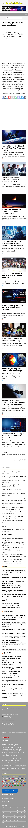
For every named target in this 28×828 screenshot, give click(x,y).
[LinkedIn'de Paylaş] (7, 97)
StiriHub (8, 768)
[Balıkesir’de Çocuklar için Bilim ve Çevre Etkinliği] (14, 330)
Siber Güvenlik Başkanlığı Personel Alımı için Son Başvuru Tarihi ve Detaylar (12, 243)
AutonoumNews (10, 765)
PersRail (10, 767)
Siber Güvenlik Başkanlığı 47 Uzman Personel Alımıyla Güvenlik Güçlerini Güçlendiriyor (13, 437)
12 (3, 815)
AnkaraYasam (11, 747)
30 (17, 820)
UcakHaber (10, 750)
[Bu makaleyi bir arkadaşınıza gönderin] (11, 97)
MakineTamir (16, 750)
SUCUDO (4, 744)
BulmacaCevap (5, 759)
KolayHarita (19, 759)
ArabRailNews (5, 767)
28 (10, 820)
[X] (7, 724)
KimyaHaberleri (12, 746)
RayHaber (6, 566)
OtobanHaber (11, 754)
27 (6, 820)
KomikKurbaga (12, 759)
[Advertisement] (14, 50)
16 (17, 815)
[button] (26, 14)
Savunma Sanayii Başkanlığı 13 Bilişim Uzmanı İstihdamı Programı (14, 307)
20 (6, 817)
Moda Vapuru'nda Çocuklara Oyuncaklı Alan (12, 554)
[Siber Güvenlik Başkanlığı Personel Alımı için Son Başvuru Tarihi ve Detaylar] (14, 233)
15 (14, 815)
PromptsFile (22, 768)
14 (10, 815)
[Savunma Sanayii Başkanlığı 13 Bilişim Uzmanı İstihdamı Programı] (14, 296)
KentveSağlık (16, 760)
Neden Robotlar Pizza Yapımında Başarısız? (14, 570)
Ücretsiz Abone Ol (9, 790)
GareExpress (23, 765)
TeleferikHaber (14, 744)
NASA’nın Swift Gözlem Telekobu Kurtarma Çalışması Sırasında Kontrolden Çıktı (14, 402)
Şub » (6, 822)
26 (3, 820)
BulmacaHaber (13, 755)
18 (24, 815)
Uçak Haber (7, 653)
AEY (20, 754)
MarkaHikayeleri (5, 755)
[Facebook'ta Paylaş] (3, 97)
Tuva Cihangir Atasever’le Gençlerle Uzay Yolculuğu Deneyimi (12, 275)
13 (6, 815)
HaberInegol (4, 754)
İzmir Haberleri (5, 798)
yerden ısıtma (13, 798)
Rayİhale (11, 762)
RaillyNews (4, 765)
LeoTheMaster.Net (11, 752)
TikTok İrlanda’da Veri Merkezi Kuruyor (11, 561)
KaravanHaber (11, 749)
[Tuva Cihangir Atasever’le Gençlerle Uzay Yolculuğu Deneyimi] (14, 265)
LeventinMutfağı (5, 762)
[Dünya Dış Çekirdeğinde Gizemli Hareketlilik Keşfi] (14, 360)
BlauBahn (17, 765)
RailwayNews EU (5, 770)
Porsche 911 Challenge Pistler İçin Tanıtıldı (13, 633)
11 (24, 812)
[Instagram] (5, 724)
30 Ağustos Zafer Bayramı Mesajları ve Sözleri (13, 542)
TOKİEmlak (22, 762)
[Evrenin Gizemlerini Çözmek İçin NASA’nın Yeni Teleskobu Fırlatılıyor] (14, 137)
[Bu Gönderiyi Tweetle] (5, 97)
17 (21, 815)
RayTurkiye (4, 760)
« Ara (3, 822)
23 (17, 817)
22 (14, 817)
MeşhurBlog (16, 762)
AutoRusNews (16, 768)
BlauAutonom (16, 767)
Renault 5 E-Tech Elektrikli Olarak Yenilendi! (14, 649)
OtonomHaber (8, 611)
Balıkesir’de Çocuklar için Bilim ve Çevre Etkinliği (12, 340)
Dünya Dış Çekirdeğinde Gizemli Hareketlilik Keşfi (12, 370)
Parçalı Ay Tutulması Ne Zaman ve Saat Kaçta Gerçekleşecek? (11, 212)
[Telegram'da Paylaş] (21, 97)
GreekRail (21, 767)
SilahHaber (4, 752)
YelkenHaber (19, 749)
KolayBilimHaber (20, 752)
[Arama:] (14, 17)
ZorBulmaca (10, 760)
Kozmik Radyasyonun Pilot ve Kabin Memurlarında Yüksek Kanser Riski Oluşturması (11, 658)
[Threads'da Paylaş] (25, 97)
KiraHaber (17, 754)
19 (3, 817)
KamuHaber (4, 750)
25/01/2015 (6, 29)
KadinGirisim (5, 747)
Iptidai (20, 750)
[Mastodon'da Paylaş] (18, 97)
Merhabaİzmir (5, 749)
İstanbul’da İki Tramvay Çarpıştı (10, 603)
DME (12, 768)
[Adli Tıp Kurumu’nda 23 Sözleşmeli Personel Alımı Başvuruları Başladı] (14, 169)
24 (21, 817)
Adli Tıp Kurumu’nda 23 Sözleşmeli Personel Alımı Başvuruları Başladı (12, 180)
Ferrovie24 (4, 768)
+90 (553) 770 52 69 (7, 716)
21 (10, 817)
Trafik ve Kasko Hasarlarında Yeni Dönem (13, 622)
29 (14, 820)
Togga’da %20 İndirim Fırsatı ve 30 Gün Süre (14, 615)
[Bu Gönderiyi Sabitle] (9, 97)
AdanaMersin (18, 747)
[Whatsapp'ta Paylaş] (16, 97)
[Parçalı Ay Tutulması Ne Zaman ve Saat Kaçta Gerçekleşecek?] (14, 201)
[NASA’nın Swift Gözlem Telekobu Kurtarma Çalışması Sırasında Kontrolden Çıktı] (14, 391)
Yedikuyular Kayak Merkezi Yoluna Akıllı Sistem (13, 559)
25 (24, 817)
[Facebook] (2, 724)
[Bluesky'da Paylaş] (23, 97)
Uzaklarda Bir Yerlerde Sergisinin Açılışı (12, 693)
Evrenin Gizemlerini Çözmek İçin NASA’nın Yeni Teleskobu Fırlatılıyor (13, 148)
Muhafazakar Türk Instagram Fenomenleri (12, 563)
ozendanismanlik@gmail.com (10, 717)
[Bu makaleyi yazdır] (14, 97)
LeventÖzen (19, 746)
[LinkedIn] (9, 724)
